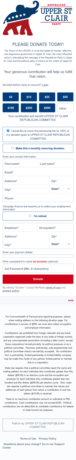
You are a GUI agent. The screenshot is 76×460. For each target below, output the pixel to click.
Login (45, 84)
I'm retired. (40, 216)
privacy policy (11, 290)
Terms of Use (28, 438)
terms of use (53, 287)
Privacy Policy (47, 438)
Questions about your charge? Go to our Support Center (34, 446)
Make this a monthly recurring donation (40, 148)
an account (40, 261)
